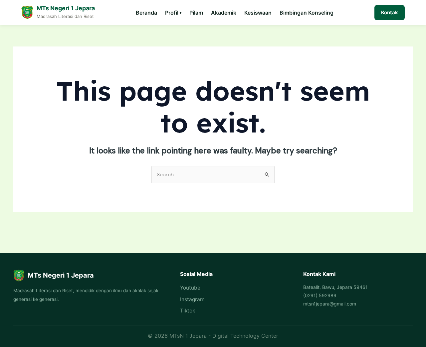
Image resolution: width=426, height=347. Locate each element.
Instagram (192, 299)
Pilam (196, 12)
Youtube (190, 288)
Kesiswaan (258, 12)
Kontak (389, 12)
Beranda (146, 12)
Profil (173, 12)
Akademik (223, 12)
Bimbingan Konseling (306, 12)
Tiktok (187, 310)
